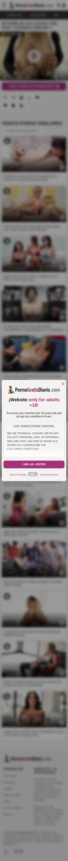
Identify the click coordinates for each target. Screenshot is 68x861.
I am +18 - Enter (34, 464)
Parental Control (49, 474)
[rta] (33, 476)
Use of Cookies (18, 474)
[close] (63, 384)
